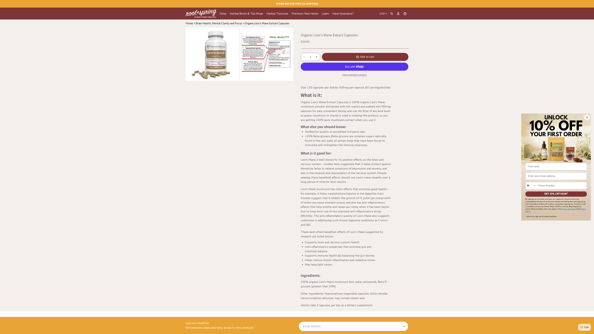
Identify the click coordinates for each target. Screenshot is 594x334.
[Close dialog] (587, 117)
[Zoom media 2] (266, 54)
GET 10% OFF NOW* (556, 194)
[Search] (391, 13)
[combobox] (531, 185)
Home (189, 23)
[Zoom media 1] (212, 54)
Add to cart (367, 57)
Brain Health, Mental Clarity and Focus (219, 23)
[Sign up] (403, 326)
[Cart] (405, 13)
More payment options (354, 74)
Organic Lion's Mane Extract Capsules (267, 23)
